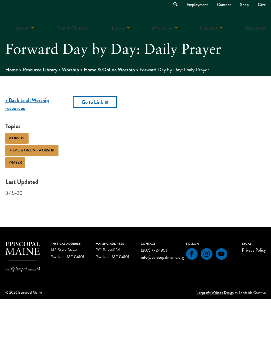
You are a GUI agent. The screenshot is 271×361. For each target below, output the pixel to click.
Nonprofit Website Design (215, 292)
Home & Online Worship (109, 69)
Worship (70, 69)
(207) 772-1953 (154, 250)
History (117, 28)
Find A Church (71, 28)
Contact (224, 5)
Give (262, 5)
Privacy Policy (254, 250)
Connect (209, 28)
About (22, 28)
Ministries (162, 28)
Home (11, 69)
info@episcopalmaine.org (162, 257)
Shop (244, 5)
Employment (197, 5)
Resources (255, 28)
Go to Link (93, 102)
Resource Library (39, 69)
